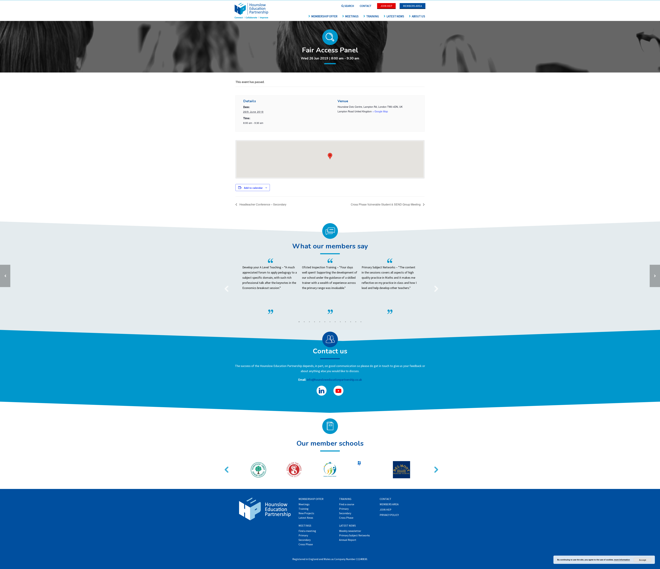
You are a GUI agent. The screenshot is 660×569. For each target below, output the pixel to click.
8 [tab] (335, 321)
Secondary (305, 540)
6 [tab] (325, 321)
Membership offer (324, 16)
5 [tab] (319, 321)
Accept (642, 559)
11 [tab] (350, 321)
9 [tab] (340, 321)
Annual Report (347, 540)
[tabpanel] (330, 286)
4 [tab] (314, 321)
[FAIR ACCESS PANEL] (655, 276)
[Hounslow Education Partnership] (252, 18)
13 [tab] (361, 321)
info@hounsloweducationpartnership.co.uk (334, 380)
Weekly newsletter (350, 531)
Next (435, 286)
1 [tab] (299, 321)
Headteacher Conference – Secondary (262, 204)
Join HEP (386, 6)
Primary (303, 535)
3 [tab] (309, 321)
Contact (365, 6)
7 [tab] (330, 321)
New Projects (306, 513)
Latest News (395, 16)
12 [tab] (356, 321)
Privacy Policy (389, 515)
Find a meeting (307, 531)
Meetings (352, 16)
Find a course (346, 504)
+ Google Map (380, 111)
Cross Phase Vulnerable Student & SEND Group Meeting (386, 204)
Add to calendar (253, 187)
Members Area (412, 6)
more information (622, 559)
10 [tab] (345, 321)
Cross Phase (306, 544)
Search (349, 6)
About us (418, 16)
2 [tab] (304, 321)
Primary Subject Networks (354, 535)
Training (372, 16)
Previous (225, 286)
